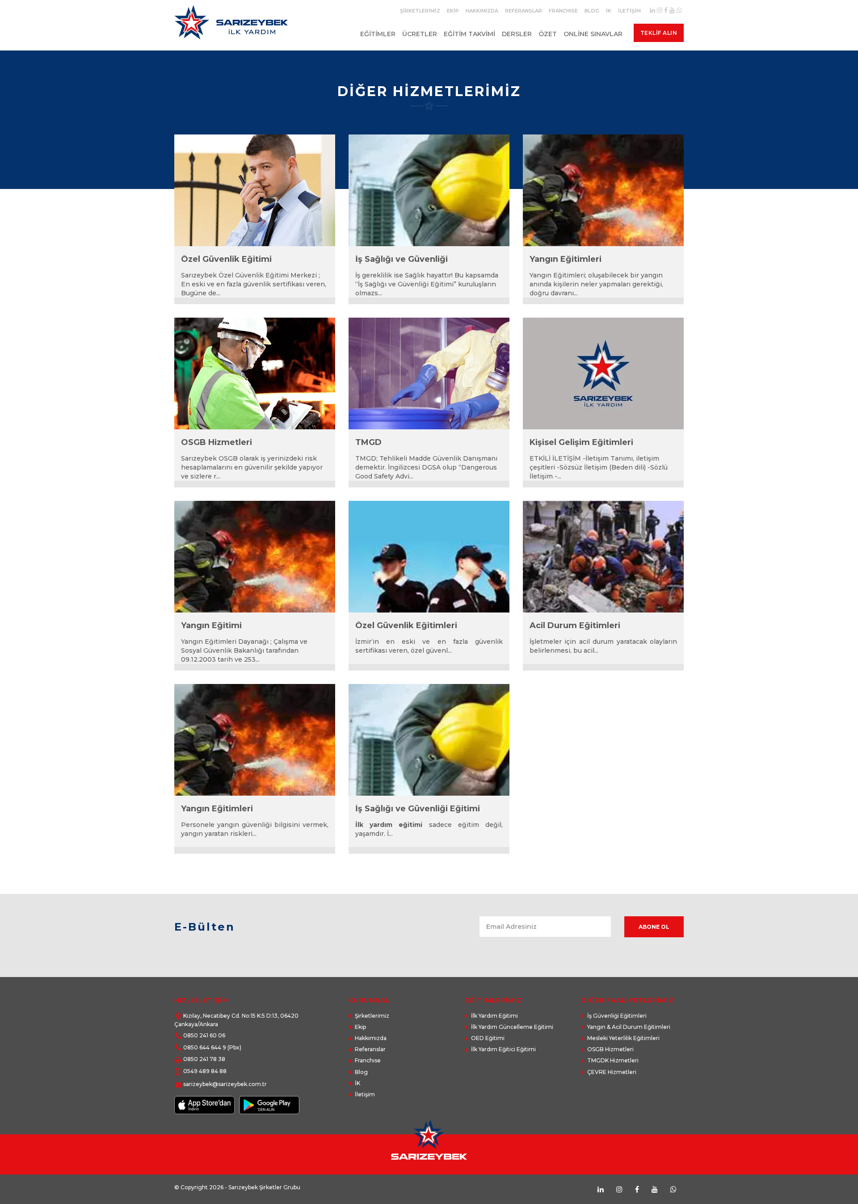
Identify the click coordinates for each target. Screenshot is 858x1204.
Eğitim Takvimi (469, 34)
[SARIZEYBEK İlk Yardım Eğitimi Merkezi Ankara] (233, 25)
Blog (592, 11)
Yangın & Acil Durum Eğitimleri (628, 1027)
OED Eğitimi (488, 1038)
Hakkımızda (482, 11)
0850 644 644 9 (204, 1047)
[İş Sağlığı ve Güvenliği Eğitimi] (429, 740)
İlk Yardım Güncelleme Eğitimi (512, 1027)
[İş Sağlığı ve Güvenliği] (429, 190)
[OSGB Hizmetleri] (254, 373)
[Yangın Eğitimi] (254, 556)
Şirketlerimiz (420, 11)
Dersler (517, 34)
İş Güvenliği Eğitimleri (617, 1015)
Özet (547, 34)
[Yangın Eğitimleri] (603, 190)
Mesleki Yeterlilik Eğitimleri (623, 1038)
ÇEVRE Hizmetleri (611, 1072)
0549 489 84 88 (205, 1071)
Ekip (453, 11)
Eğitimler (377, 34)
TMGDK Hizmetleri (613, 1060)
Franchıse (563, 11)
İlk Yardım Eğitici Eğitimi (503, 1049)
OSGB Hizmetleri (610, 1049)
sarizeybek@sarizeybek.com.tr (225, 1084)
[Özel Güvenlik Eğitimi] (254, 190)
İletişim (629, 11)
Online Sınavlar (593, 34)
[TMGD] (429, 373)
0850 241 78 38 (204, 1059)
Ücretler (419, 34)
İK (608, 11)
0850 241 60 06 (204, 1035)
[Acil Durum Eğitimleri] (603, 556)
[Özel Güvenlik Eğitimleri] (429, 556)
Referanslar (523, 11)
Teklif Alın (658, 32)
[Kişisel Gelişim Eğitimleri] (603, 373)
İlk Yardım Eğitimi (494, 1015)
